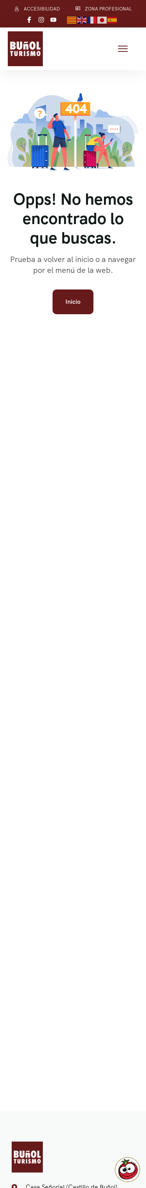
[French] (92, 19)
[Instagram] (41, 20)
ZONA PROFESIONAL (108, 9)
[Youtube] (53, 20)
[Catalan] (72, 19)
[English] (82, 19)
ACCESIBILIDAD (42, 9)
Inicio (73, 302)
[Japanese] (102, 19)
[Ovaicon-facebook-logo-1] (29, 20)
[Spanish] (112, 19)
